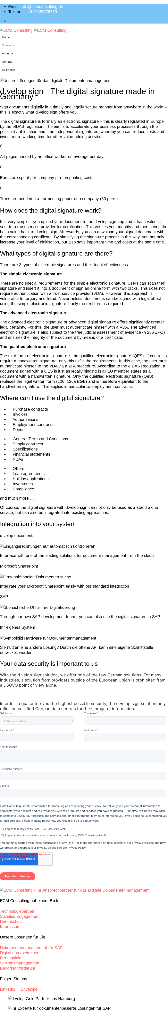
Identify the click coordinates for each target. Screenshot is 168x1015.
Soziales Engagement (20, 916)
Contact (7, 61)
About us (8, 53)
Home (6, 37)
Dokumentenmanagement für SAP (31, 947)
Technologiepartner (17, 911)
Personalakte (12, 958)
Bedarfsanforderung (18, 968)
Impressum (10, 926)
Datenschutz (11, 921)
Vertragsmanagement (19, 963)
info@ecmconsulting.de (42, 6)
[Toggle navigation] (69, 31)
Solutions (8, 45)
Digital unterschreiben (19, 953)
